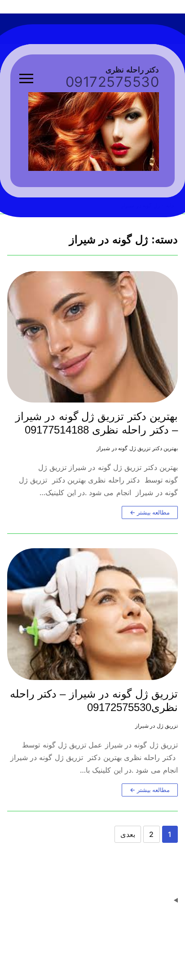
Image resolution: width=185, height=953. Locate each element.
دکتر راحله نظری (132, 69)
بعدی (127, 834)
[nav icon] (26, 78)
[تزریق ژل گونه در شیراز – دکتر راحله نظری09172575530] (92, 614)
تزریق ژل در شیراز (156, 726)
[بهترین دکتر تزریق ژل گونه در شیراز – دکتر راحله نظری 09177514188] (92, 337)
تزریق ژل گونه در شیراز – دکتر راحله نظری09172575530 (94, 700)
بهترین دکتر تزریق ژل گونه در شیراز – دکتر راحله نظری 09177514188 (96, 423)
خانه (170, 205)
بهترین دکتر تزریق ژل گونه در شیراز (137, 448)
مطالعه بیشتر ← (150, 512)
